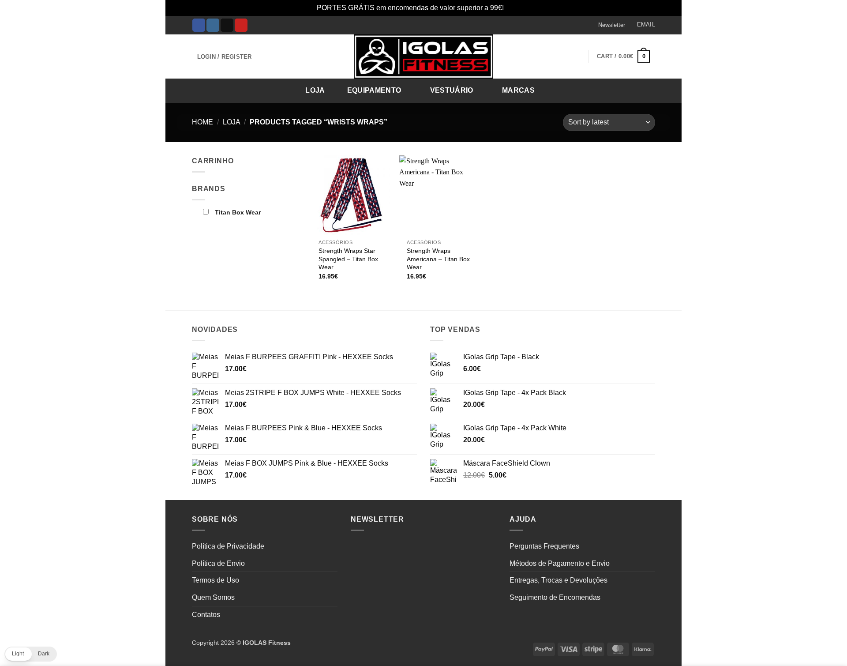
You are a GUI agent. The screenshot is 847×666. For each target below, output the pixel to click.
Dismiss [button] (518, 7)
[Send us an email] (227, 25)
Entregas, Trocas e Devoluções (558, 580)
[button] (607, 25)
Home (202, 122)
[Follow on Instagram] (212, 25)
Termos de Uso (215, 580)
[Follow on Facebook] (198, 25)
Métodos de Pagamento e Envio (560, 563)
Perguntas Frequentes (544, 546)
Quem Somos (213, 597)
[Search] (645, 90)
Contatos (206, 614)
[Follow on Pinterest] (241, 25)
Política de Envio (218, 563)
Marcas (518, 90)
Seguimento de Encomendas (555, 597)
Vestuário (451, 90)
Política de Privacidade (228, 546)
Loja (315, 90)
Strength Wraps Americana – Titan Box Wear (438, 259)
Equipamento (374, 90)
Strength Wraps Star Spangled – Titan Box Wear (348, 259)
